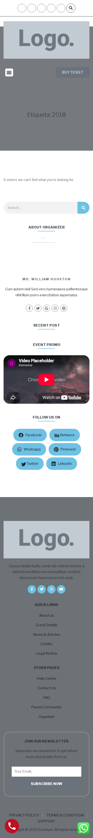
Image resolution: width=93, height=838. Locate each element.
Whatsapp (32, 449)
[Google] (46, 308)
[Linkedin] (61, 8)
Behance (67, 435)
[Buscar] (83, 208)
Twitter (32, 463)
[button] (71, 8)
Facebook (33, 435)
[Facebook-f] (29, 308)
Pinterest (68, 449)
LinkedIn (64, 463)
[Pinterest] (63, 308)
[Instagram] (51, 8)
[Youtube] (61, 589)
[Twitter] (37, 308)
